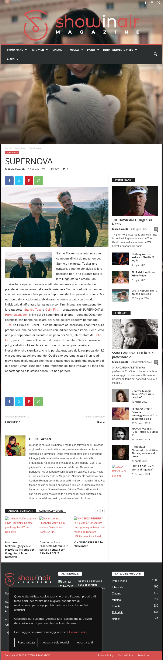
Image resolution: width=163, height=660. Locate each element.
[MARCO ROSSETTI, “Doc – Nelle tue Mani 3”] (120, 433)
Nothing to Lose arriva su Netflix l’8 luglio (143, 257)
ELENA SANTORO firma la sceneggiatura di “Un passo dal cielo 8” (144, 413)
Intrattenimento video (118, 49)
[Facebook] (145, 3)
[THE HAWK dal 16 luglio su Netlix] (135, 201)
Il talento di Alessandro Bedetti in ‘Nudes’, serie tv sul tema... (145, 451)
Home (8, 148)
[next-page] (102, 511)
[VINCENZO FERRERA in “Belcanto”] (89, 527)
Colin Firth (52, 309)
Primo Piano (15, 49)
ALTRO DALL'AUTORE (51, 510)
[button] (155, 54)
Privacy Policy (105, 655)
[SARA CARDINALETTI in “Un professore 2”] (135, 334)
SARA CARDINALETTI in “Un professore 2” (133, 355)
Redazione (143, 655)
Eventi (91, 49)
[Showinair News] (81, 25)
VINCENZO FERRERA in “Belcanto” (88, 544)
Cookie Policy (78, 632)
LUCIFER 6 (13, 422)
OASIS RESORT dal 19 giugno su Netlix (144, 292)
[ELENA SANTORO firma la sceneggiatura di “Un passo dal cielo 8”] (120, 413)
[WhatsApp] (38, 180)
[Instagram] (152, 3)
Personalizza (26, 642)
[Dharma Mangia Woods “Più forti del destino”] (120, 395)
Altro (11, 59)
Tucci (8, 325)
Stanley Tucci (33, 309)
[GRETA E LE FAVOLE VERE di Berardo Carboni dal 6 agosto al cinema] (66, 586)
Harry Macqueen (16, 314)
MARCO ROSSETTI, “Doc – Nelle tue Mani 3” (145, 432)
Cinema (57, 49)
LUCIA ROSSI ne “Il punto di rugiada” (143, 468)
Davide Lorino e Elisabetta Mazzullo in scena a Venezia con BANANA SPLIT (53, 547)
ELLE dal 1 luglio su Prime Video (143, 274)
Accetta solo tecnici (56, 642)
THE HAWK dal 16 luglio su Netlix (132, 222)
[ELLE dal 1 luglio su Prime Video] (120, 277)
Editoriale (20, 148)
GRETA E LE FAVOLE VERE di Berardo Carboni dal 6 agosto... (91, 585)
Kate (101, 422)
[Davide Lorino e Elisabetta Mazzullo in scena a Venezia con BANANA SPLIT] (54, 527)
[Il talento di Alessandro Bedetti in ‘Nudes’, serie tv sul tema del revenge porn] (120, 452)
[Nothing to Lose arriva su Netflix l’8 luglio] (120, 259)
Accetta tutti (85, 642)
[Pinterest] (29, 180)
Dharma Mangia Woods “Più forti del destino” (143, 394)
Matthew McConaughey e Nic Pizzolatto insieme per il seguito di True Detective (19, 549)
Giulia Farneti (16, 169)
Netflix (116, 619)
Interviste (37, 49)
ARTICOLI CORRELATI (20, 510)
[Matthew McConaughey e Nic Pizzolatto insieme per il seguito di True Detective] (20, 527)
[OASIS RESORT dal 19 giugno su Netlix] (120, 295)
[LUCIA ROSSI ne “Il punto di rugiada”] (120, 471)
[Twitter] (158, 3)
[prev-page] (97, 511)
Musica (74, 49)
